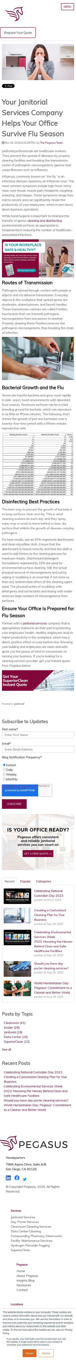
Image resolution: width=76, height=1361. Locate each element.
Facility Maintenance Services (31, 1241)
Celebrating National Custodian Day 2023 (33, 1072)
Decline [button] (46, 1353)
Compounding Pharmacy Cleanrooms (36, 1236)
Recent (9, 881)
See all (6, 1049)
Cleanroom (15, 1023)
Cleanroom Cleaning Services (31, 1226)
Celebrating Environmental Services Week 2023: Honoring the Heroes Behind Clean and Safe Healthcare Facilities (35, 1091)
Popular (25, 881)
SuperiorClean (17, 1042)
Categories (43, 881)
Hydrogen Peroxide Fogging (30, 1245)
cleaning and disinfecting (44, 221)
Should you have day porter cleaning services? (36, 1100)
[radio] (38, 765)
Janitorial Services (23, 1217)
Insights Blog (25, 1280)
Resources (24, 1285)
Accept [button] (29, 1353)
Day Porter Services (25, 1222)
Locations (17, 1304)
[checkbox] (38, 772)
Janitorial (19, 703)
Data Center (16, 1037)
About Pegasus (27, 1276)
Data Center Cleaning (26, 1231)
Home (21, 1271)
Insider (12, 1027)
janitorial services (35, 623)
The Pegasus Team (51, 142)
